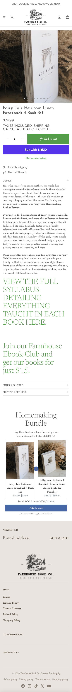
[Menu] (4, 17)
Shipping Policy (11, 620)
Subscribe (59, 538)
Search (6, 597)
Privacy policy (26, 679)
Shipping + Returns (14, 392)
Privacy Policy (11, 603)
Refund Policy (10, 614)
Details (7, 180)
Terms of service (42, 679)
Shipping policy (60, 679)
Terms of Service (12, 608)
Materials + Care (13, 385)
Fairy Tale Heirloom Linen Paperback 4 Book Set (20, 488)
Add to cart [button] (36, 508)
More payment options (36, 158)
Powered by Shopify (50, 673)
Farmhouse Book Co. (30, 673)
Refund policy (10, 679)
